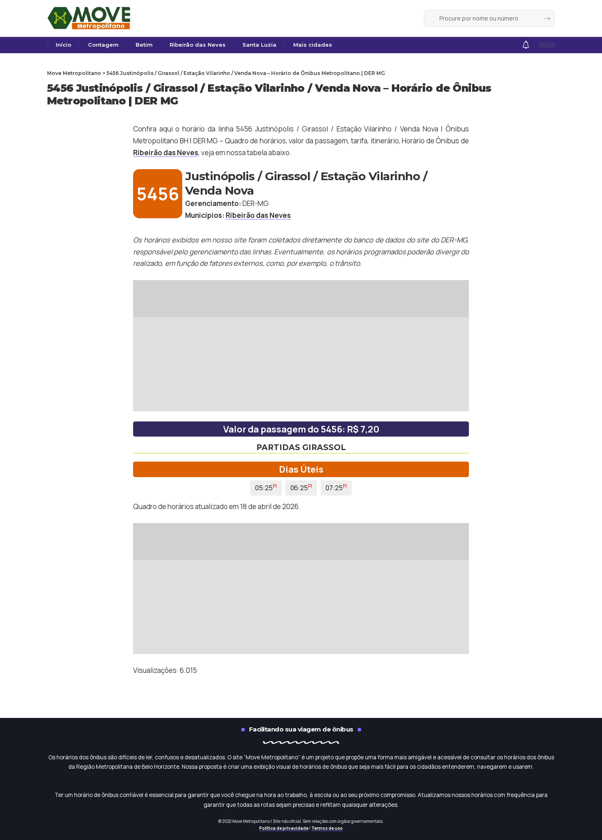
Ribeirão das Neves (165, 152)
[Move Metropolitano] (90, 18)
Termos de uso (327, 828)
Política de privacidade (283, 828)
